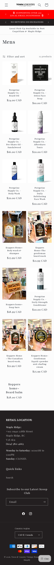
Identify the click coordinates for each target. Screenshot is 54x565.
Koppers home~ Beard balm (14, 388)
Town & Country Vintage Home (25, 557)
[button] (6, 5)
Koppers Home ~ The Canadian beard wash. (14, 358)
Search (9, 477)
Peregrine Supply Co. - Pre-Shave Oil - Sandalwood (14, 143)
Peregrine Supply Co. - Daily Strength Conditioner (40, 300)
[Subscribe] (44, 501)
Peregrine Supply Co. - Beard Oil (14, 93)
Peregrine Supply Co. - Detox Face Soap (39, 94)
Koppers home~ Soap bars (14, 306)
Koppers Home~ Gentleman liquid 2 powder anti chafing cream (39, 361)
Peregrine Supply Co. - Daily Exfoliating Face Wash (39, 194)
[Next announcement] (48, 14)
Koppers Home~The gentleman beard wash (40, 251)
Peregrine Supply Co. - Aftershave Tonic (39, 143)
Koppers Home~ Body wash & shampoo (14, 250)
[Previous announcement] (5, 14)
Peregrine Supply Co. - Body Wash (14, 191)
